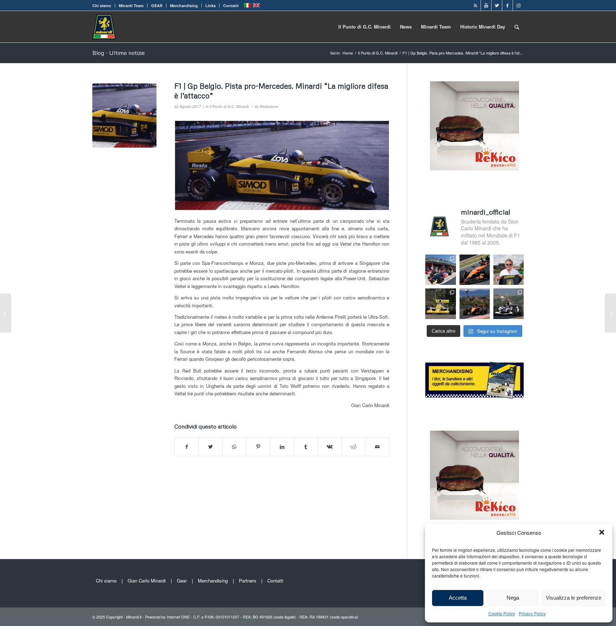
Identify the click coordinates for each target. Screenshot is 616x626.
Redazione (269, 106)
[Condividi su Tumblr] (306, 446)
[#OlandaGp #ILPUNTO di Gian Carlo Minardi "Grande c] (475, 270)
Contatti (230, 5)
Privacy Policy (532, 613)
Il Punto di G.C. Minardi (229, 106)
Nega (513, 598)
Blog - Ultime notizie (118, 52)
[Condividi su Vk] (330, 446)
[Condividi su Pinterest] (258, 446)
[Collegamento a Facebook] (507, 5)
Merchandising (184, 5)
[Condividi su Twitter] (210, 446)
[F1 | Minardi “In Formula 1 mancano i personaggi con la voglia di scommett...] (5, 313)
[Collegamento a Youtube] (486, 5)
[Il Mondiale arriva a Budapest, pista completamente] (508, 303)
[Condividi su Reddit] (353, 446)
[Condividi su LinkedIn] (282, 446)
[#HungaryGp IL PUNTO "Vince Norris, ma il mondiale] (475, 303)
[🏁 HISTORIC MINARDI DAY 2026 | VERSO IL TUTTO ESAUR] (440, 303)
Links (210, 5)
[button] (601, 532)
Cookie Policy (501, 613)
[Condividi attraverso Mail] (377, 446)
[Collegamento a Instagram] (518, 5)
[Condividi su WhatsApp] (234, 446)
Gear (182, 580)
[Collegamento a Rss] (475, 5)
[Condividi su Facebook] (187, 446)
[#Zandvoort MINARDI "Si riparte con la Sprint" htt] (508, 270)
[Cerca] (517, 26)
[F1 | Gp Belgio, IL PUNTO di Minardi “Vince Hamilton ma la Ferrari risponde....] (610, 313)
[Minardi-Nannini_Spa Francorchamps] (124, 115)
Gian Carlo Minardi (147, 580)
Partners (247, 580)
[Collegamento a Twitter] (497, 5)
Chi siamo (101, 5)
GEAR (157, 5)
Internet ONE (178, 617)
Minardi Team (131, 5)
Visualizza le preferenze (573, 598)
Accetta (458, 598)
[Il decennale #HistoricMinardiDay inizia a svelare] (440, 270)
